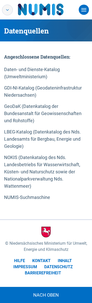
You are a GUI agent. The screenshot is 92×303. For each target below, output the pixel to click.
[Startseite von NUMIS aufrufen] (48, 9)
